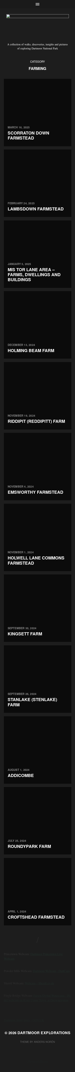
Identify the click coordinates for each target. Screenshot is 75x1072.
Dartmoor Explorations (44, 1032)
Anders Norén (44, 1042)
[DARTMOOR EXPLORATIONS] (37, 26)
